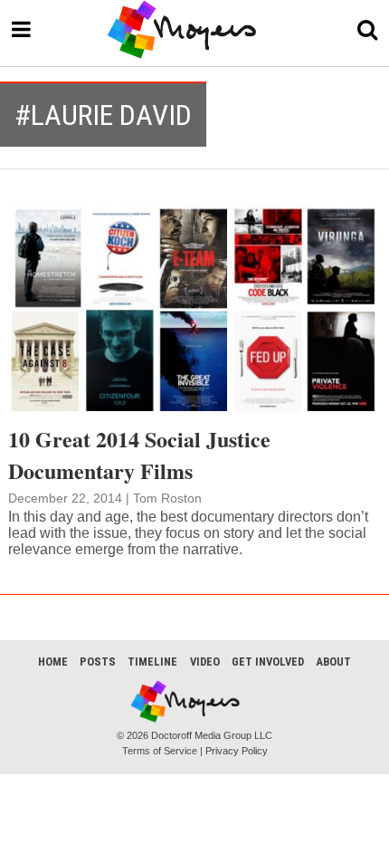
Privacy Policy (236, 750)
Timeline (152, 661)
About (333, 661)
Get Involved (268, 661)
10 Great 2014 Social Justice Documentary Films (139, 454)
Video (205, 661)
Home (53, 661)
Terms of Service (159, 750)
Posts (98, 661)
